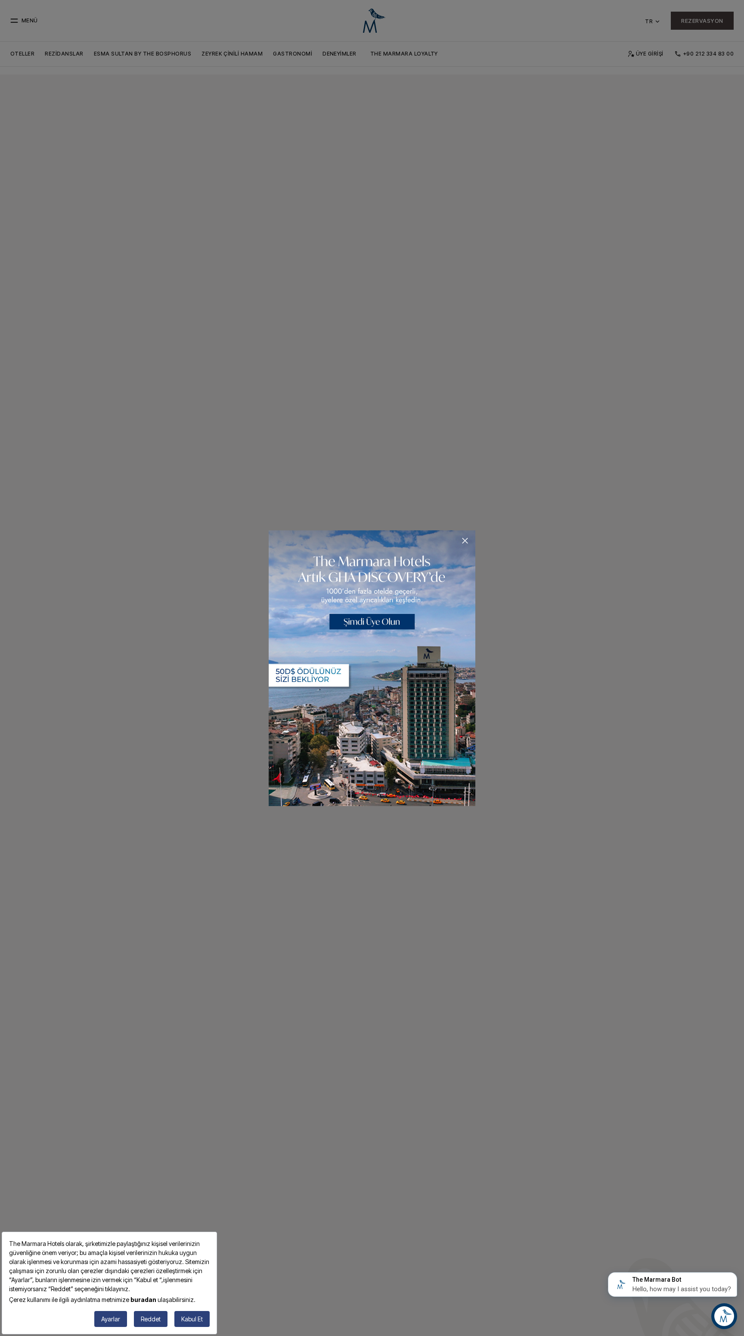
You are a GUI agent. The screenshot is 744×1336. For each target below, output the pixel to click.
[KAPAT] (465, 541)
